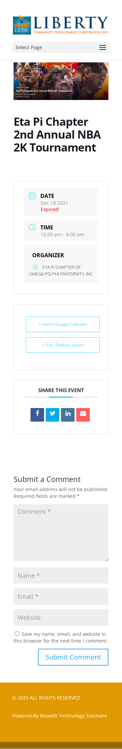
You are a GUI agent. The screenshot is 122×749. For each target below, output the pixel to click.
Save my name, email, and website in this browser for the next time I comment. (61, 637)
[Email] (83, 415)
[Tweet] (52, 415)
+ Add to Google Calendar (63, 324)
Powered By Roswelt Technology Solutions (59, 715)
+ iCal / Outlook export (63, 345)
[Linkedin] (68, 415)
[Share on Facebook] (37, 415)
